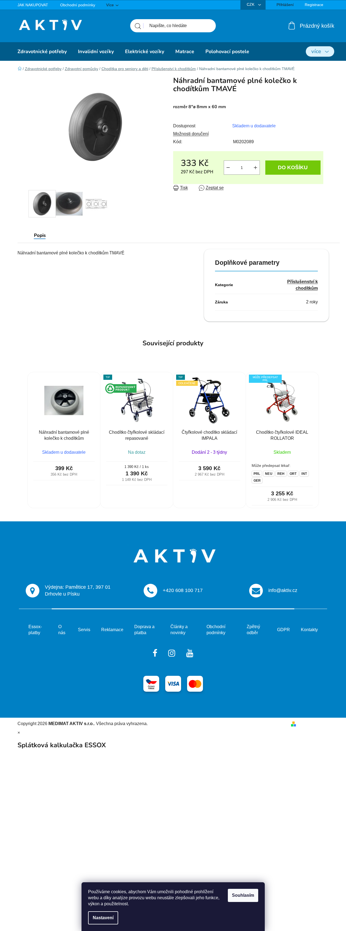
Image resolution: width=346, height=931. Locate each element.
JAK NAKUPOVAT (33, 5)
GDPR (283, 629)
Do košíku (293, 167)
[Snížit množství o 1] (228, 167)
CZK (251, 4)
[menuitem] (42, 51)
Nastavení (103, 917)
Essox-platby (35, 629)
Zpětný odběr (253, 629)
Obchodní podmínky (77, 5)
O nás (61, 629)
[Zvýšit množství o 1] (255, 167)
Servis (84, 629)
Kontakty (309, 629)
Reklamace (112, 629)
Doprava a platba (144, 629)
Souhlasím (243, 895)
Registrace (314, 4)
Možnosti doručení (191, 133)
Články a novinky (179, 629)
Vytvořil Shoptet (313, 723)
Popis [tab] (40, 235)
